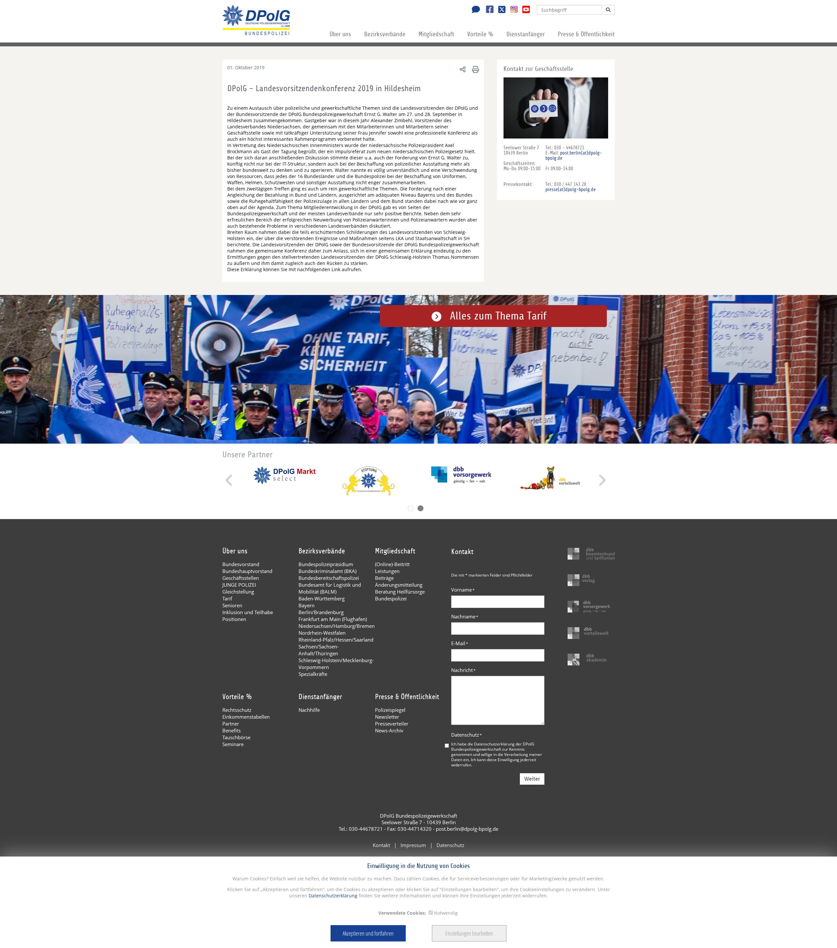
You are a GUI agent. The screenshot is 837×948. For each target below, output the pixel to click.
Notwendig (446, 913)
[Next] (601, 480)
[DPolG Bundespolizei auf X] (499, 10)
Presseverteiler (391, 723)
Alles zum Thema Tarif (498, 316)
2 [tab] (420, 508)
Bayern (307, 605)
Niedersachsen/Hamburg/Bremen (337, 626)
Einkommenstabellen (246, 716)
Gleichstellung (238, 591)
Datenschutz (466, 734)
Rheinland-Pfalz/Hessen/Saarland (336, 639)
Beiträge (384, 578)
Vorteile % (480, 34)
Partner (230, 723)
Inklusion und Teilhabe (247, 612)
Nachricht (463, 670)
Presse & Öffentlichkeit (586, 34)
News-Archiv (389, 730)
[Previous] (230, 480)
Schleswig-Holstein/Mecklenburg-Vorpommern (336, 663)
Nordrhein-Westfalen (322, 632)
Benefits (231, 730)
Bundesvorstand (240, 564)
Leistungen (387, 571)
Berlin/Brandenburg (321, 612)
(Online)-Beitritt (392, 564)
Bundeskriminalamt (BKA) (327, 571)
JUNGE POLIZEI (239, 584)
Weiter (532, 779)
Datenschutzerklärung (332, 895)
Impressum (413, 845)
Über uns (340, 34)
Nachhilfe (309, 710)
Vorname (463, 589)
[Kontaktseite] (474, 10)
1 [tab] (411, 508)
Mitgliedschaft (436, 34)
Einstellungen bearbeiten (469, 933)
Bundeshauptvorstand (247, 571)
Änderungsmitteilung (398, 584)
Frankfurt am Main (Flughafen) (333, 619)
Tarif (227, 598)
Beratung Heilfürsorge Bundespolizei (400, 595)
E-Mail (459, 643)
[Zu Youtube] (524, 10)
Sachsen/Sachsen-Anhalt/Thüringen (319, 650)
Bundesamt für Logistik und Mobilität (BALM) (330, 588)
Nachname (464, 616)
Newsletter (387, 716)
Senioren (232, 605)
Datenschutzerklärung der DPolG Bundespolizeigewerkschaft (492, 746)
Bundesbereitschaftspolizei (329, 578)
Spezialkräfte (313, 674)
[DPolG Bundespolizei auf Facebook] (487, 10)
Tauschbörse (236, 737)
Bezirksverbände (384, 34)
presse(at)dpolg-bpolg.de (570, 189)
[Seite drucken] (474, 69)
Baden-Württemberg (322, 598)
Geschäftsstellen (240, 578)
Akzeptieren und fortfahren (368, 933)
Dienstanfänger (525, 34)
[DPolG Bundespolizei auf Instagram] (511, 9)
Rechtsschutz (236, 710)
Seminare (233, 744)
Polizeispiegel (390, 710)
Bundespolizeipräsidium (326, 564)
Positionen (234, 619)
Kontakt (381, 845)
